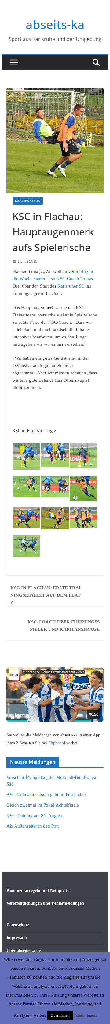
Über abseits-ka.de (23, 950)
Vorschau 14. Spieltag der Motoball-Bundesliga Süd (51, 781)
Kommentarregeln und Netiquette (37, 890)
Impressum (16, 937)
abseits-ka (55, 24)
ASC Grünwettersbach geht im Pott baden (46, 795)
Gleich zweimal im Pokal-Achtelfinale (42, 805)
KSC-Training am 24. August (34, 816)
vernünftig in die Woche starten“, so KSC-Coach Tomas (53, 275)
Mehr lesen (86, 1015)
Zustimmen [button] (60, 1015)
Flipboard (57, 743)
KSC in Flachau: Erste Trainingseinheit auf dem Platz (45, 595)
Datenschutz (17, 925)
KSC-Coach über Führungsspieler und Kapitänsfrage (64, 626)
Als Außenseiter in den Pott (32, 826)
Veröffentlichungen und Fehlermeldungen (45, 903)
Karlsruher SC (27, 200)
